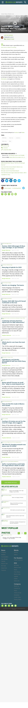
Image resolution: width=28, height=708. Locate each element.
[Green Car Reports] (14, 2)
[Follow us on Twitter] (5, 194)
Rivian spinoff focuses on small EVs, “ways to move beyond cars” (13, 383)
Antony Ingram (8, 35)
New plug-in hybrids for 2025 (12, 267)
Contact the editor (7, 150)
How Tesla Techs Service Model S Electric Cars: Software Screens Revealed (12, 168)
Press (15, 590)
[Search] (25, 2)
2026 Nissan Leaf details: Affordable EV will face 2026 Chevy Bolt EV (14, 361)
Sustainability (4, 557)
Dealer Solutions (18, 560)
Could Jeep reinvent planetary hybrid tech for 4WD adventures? (13, 321)
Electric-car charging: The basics (13, 285)
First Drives (17, 572)
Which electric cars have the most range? (13, 342)
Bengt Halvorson (6, 250)
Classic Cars (11, 138)
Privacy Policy (17, 599)
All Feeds (16, 565)
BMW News (4, 138)
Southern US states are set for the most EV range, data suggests (13, 422)
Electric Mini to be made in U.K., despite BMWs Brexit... (14, 157)
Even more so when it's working (8, 47)
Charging (3, 552)
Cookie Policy (17, 597)
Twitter (22, 132)
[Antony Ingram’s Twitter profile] (22, 188)
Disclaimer (16, 595)
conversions (18, 138)
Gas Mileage (4, 559)
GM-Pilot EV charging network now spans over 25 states (14, 445)
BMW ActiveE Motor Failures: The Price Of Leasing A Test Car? (13, 164)
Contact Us (17, 588)
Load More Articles (10, 482)
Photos (16, 552)
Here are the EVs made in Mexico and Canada (13, 404)
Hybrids (3, 561)
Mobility (3, 554)
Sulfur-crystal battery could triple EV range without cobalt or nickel (13, 464)
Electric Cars (11, 13)
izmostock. (14, 609)
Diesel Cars (4, 568)
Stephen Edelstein (6, 335)
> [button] (25, 533)
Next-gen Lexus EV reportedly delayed (10, 171)
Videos (16, 554)
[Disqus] (14, 219)
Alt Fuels (3, 566)
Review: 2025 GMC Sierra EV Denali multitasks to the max (14, 301)
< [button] (18, 533)
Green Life (16, 581)
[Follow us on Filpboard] (15, 194)
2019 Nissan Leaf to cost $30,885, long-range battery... (14, 155)
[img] (2, 180)
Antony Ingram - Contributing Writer (12, 188)
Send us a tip (6, 146)
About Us (16, 586)
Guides (16, 578)
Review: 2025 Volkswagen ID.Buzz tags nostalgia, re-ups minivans (13, 246)
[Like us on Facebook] (2, 194)
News (6, 13)
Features (3, 570)
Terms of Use (17, 593)
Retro (10, 141)
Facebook (16, 132)
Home (2, 13)
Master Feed (17, 567)
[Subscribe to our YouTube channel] (12, 194)
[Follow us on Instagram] (9, 194)
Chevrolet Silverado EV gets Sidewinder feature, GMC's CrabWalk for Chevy (14, 174)
